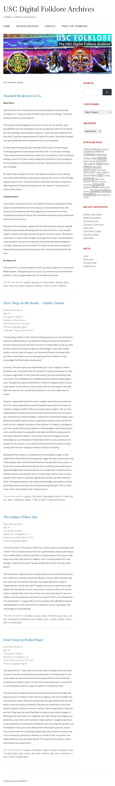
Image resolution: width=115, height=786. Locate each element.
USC (109, 195)
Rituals (95, 187)
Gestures (54, 750)
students (53, 619)
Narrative (35, 282)
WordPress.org (89, 266)
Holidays (105, 172)
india (52, 753)
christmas (101, 154)
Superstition (19, 500)
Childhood (88, 151)
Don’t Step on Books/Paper (23, 640)
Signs (71, 750)
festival (86, 161)
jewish (93, 175)
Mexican (87, 181)
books (51, 282)
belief (15, 753)
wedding (86, 197)
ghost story (13, 286)
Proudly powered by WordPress (15, 781)
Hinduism (45, 753)
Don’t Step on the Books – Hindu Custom (33, 303)
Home (6, 26)
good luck (101, 170)
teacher (61, 619)
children (99, 151)
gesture (27, 753)
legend (21, 286)
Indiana (39, 619)
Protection (87, 185)
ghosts (97, 166)
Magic (57, 496)
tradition (28, 500)
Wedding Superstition (92, 218)
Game (106, 163)
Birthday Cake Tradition (93, 214)
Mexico (95, 181)
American (87, 149)
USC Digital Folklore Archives (48, 9)
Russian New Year (90, 221)
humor (86, 175)
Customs (27, 496)
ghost (5, 286)
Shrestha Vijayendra (56, 500)
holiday (98, 172)
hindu (38, 753)
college (87, 158)
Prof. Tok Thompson (74, 26)
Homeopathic (48, 496)
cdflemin (62, 286)
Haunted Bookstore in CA (22, 96)
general (38, 616)
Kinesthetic (63, 750)
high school (89, 172)
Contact (50, 26)
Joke (100, 175)
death (94, 158)
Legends (27, 282)
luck (97, 178)
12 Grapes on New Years (93, 224)
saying (102, 187)
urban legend (102, 195)
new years (102, 181)
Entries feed (88, 259)
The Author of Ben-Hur (20, 517)
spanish (86, 191)
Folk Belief (101, 161)
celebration (105, 149)
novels (46, 619)
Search (88, 83)
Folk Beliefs (37, 496)
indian (57, 753)
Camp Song (88, 228)
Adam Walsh (88, 238)
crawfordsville (13, 619)
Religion (87, 187)
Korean (107, 175)
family (66, 282)
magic (102, 179)
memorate (30, 286)
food (99, 163)
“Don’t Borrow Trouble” (92, 231)
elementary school (27, 619)
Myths (44, 616)
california (59, 282)
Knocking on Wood (91, 234)
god (33, 753)
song (108, 187)
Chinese (89, 154)
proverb (98, 184)
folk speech (89, 163)
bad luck (97, 149)
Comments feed (89, 263)
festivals (92, 161)
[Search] (107, 92)
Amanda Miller (16, 622)
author (59, 616)
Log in (85, 256)
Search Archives (27, 26)
